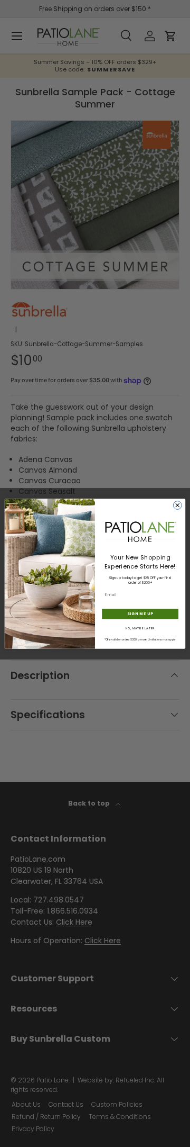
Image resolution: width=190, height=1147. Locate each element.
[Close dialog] (177, 505)
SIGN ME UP (140, 613)
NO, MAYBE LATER (140, 628)
